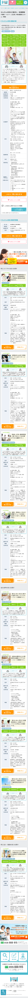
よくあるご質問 (9, 986)
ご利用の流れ (21, 983)
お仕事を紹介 (23, 959)
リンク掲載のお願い (18, 986)
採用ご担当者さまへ (20, 985)
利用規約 (14, 991)
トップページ (6, 983)
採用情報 (14, 990)
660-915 (16, 966)
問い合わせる (14, 194)
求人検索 (3, 993)
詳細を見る (20, 347)
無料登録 (14, 959)
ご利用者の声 (11, 985)
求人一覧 (5, 985)
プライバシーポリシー (22, 990)
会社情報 (10, 990)
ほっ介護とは (14, 983)
